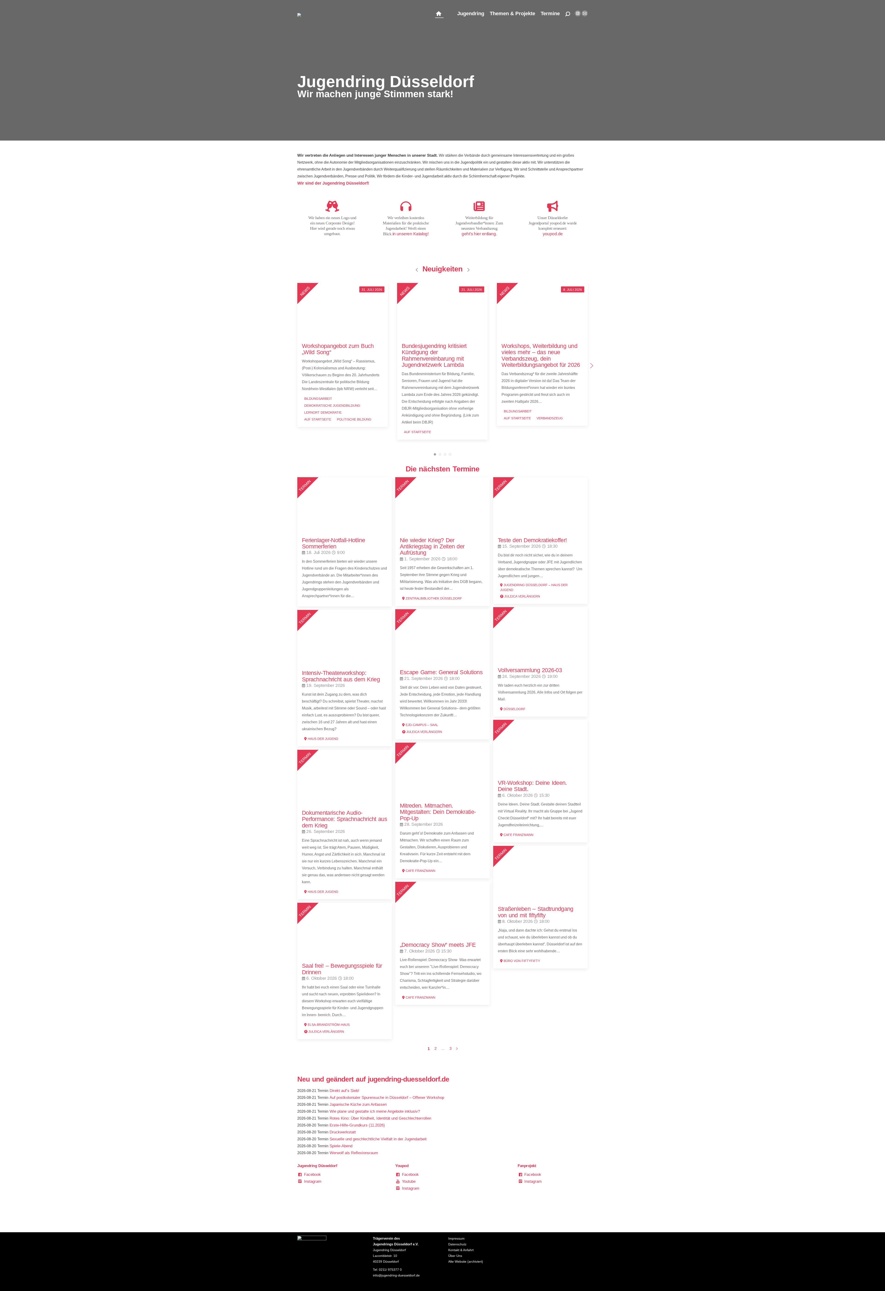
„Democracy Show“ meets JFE (438, 944)
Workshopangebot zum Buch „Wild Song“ (338, 349)
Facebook (312, 1174)
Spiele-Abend (341, 1146)
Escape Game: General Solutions (441, 672)
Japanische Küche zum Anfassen (358, 1104)
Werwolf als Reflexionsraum (354, 1153)
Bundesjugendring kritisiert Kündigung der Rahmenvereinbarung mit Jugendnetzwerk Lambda (434, 355)
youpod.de (553, 233)
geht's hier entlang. (479, 233)
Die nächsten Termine (443, 469)
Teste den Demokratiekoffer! (532, 540)
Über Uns (455, 1256)
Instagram (312, 1181)
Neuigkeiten (442, 269)
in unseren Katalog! (410, 233)
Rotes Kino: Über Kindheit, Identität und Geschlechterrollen (380, 1118)
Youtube (408, 1181)
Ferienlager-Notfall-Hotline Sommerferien (333, 543)
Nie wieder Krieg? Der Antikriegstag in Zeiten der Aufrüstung (432, 546)
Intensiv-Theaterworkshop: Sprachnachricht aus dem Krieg (341, 676)
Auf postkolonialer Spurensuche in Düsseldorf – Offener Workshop (387, 1097)
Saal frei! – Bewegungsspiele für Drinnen (342, 968)
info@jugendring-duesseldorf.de (396, 1275)
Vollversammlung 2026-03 (530, 670)
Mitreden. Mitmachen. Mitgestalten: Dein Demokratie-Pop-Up (438, 811)
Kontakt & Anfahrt (461, 1250)
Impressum (456, 1238)
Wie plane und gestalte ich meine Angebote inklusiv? (375, 1111)
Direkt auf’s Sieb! (344, 1090)
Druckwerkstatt (343, 1132)
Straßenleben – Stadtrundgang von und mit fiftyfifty (535, 912)
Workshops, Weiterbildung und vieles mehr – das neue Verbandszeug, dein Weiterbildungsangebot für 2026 (541, 355)
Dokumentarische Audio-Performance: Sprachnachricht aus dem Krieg (344, 819)
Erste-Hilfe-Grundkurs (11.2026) (357, 1125)
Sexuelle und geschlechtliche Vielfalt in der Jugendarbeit (378, 1139)
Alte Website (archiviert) (465, 1261)
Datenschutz (457, 1244)
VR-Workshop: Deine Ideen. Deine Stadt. (532, 785)
